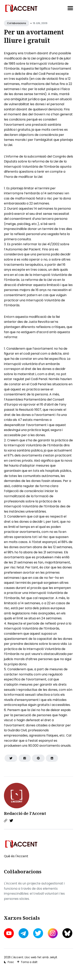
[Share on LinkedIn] (52, 758)
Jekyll (53, 957)
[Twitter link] (11, 821)
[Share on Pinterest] (38, 758)
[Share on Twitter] (11, 758)
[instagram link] (52, 933)
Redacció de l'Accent (25, 813)
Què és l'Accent (16, 856)
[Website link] (5, 821)
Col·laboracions (16, 23)
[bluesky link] (67, 933)
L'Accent (17, 957)
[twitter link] (38, 933)
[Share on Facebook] (25, 758)
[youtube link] (9, 933)
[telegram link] (23, 933)
